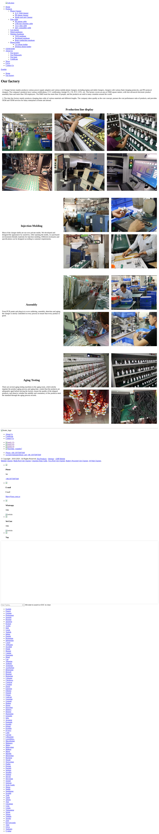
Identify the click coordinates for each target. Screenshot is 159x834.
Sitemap (51, 459)
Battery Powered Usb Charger (77, 461)
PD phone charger (21, 15)
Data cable (14, 19)
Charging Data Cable (39, 461)
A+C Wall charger (21, 13)
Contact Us (10, 65)
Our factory (14, 53)
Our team (13, 57)
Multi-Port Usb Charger (22, 461)
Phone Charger (15, 11)
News (8, 61)
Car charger (14, 30)
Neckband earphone (22, 38)
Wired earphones (16, 32)
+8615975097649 (12, 479)
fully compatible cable (23, 28)
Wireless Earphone (17, 34)
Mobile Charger (6, 461)
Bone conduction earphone (25, 40)
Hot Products (42, 459)
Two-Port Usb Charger (56, 461)
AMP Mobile (60, 459)
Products (9, 9)
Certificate (14, 59)
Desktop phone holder (23, 47)
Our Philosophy (16, 55)
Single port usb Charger (23, 17)
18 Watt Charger (95, 461)
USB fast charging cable (24, 24)
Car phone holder (21, 44)
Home (8, 7)
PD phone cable (21, 21)
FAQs (8, 63)
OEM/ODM (10, 49)
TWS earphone (20, 36)
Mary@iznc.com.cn (13, 497)
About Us (9, 51)
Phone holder (15, 42)
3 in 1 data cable (21, 26)
